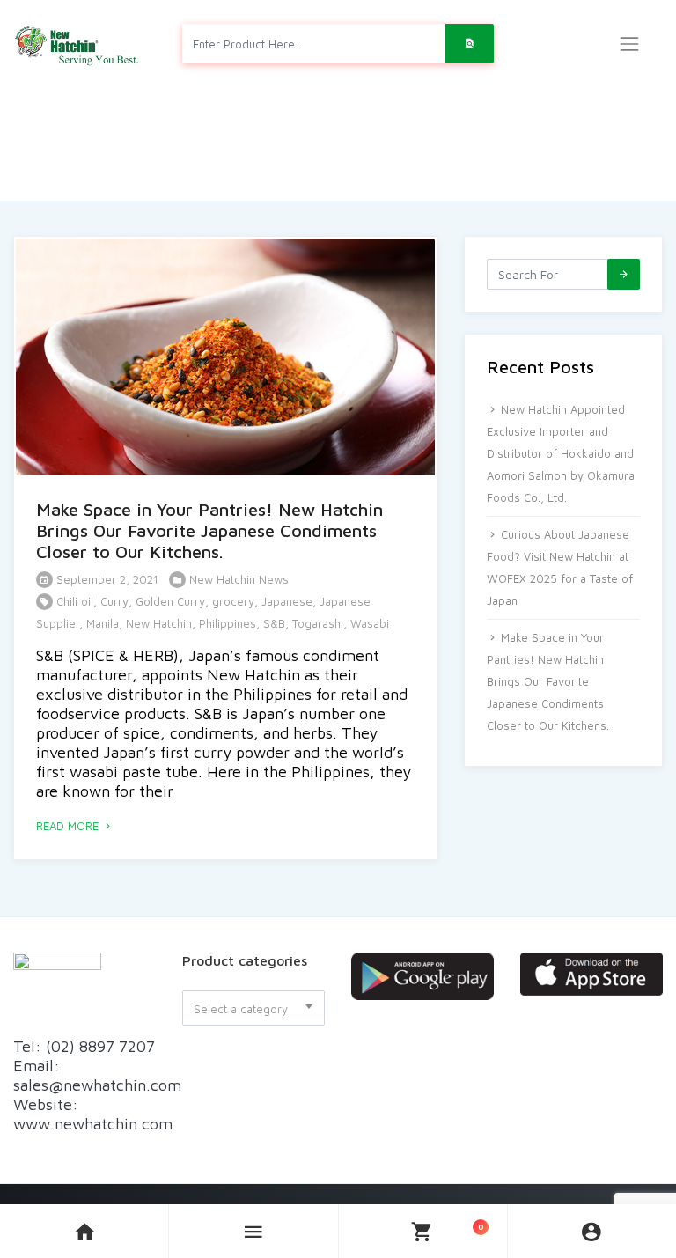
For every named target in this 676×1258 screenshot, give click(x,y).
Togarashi (317, 623)
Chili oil (74, 601)
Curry (114, 601)
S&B (274, 623)
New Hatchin (159, 623)
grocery (233, 601)
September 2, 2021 (105, 579)
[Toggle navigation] (629, 44)
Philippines (227, 623)
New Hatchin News (239, 579)
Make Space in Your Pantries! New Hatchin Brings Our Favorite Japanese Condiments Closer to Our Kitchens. (209, 530)
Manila (102, 623)
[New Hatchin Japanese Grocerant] (77, 44)
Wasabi (369, 623)
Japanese (286, 601)
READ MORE (69, 826)
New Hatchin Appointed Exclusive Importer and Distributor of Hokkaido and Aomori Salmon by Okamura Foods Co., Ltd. (561, 453)
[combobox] (253, 1008)
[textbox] (253, 1008)
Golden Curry (170, 601)
